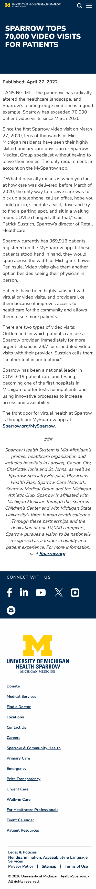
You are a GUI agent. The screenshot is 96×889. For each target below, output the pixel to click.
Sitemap (49, 866)
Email (11, 610)
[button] (79, 6)
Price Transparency (23, 778)
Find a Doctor (19, 706)
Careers (13, 737)
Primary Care (18, 758)
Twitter (58, 592)
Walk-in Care (18, 799)
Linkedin (24, 592)
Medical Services (21, 696)
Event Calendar (20, 820)
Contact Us (16, 727)
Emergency (16, 768)
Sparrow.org (52, 554)
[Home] (33, 6)
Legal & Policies (22, 852)
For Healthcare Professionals (32, 809)
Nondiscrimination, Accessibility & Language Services (48, 859)
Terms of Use (76, 866)
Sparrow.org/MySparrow (29, 426)
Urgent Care (17, 789)
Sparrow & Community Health (34, 748)
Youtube (41, 592)
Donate (13, 686)
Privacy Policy (20, 866)
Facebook (9, 592)
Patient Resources (23, 830)
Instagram (75, 592)
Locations (15, 717)
